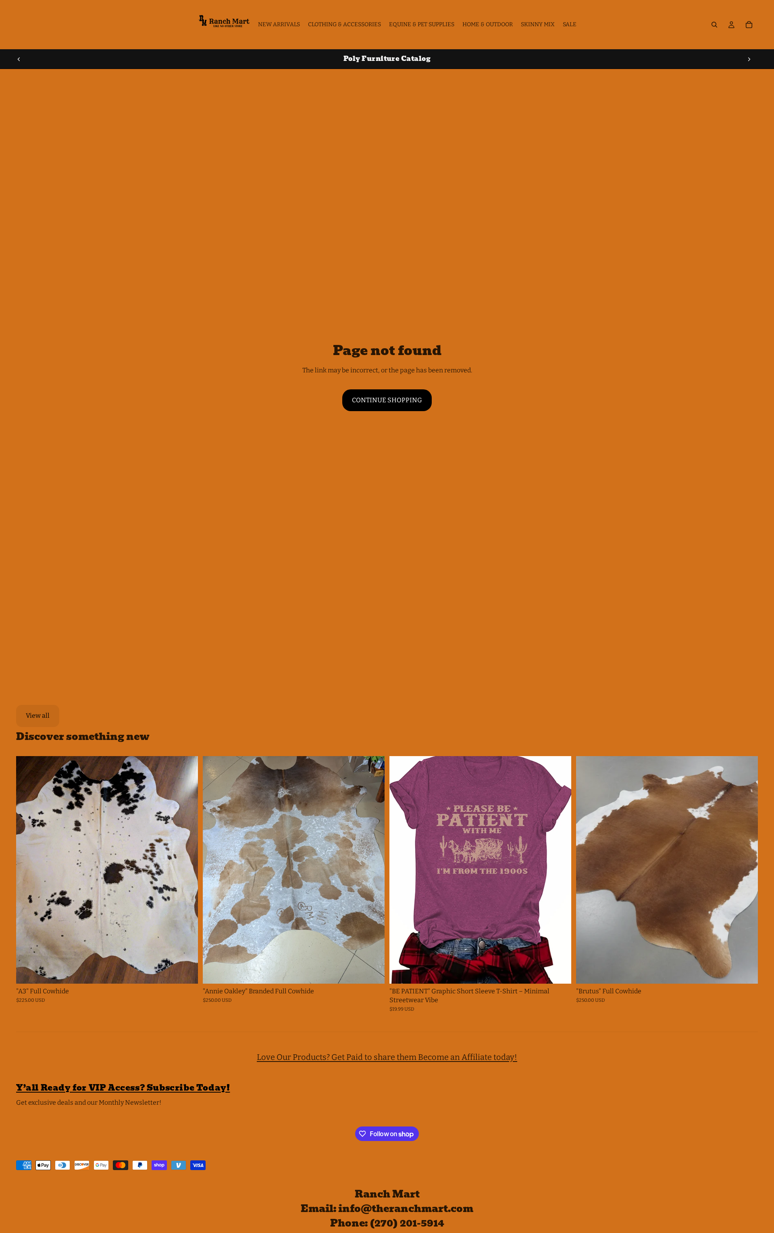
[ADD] (185, 971)
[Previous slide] (19, 59)
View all (38, 715)
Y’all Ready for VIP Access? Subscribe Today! (123, 1087)
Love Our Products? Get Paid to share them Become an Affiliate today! (387, 1057)
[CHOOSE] (558, 971)
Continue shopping (387, 400)
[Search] (714, 24)
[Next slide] (749, 59)
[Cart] (749, 24)
